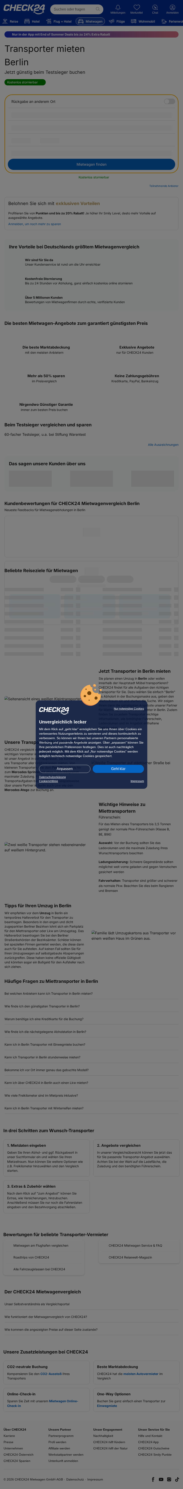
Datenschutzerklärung (52, 777)
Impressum (137, 781)
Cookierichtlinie (48, 781)
